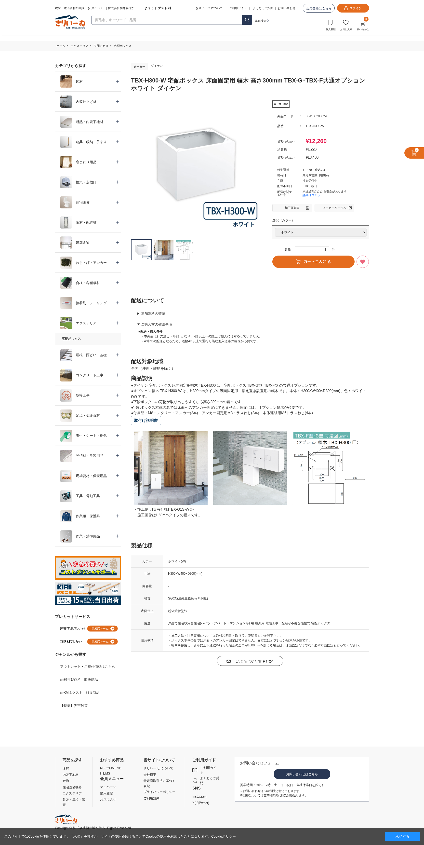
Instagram (199, 796)
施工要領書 (292, 208)
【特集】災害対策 (74, 706)
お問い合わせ (286, 8)
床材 (66, 768)
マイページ (108, 787)
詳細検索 (260, 21)
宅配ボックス (71, 339)
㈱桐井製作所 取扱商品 (79, 679)
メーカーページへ (334, 208)
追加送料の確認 (153, 313)
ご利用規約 (151, 798)
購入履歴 (331, 29)
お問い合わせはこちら (302, 774)
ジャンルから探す (70, 654)
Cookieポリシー (223, 836)
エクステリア (72, 793)
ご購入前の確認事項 (156, 324)
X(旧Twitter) (200, 803)
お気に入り (346, 29)
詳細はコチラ (311, 195)
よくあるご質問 (263, 8)
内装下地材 (71, 775)
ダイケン (157, 66)
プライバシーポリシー (159, 792)
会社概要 (150, 775)
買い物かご (363, 24)
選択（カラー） (283, 220)
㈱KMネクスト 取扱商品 (80, 693)
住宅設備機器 (72, 787)
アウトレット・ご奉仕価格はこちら (87, 666)
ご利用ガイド (208, 770)
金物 (66, 781)
